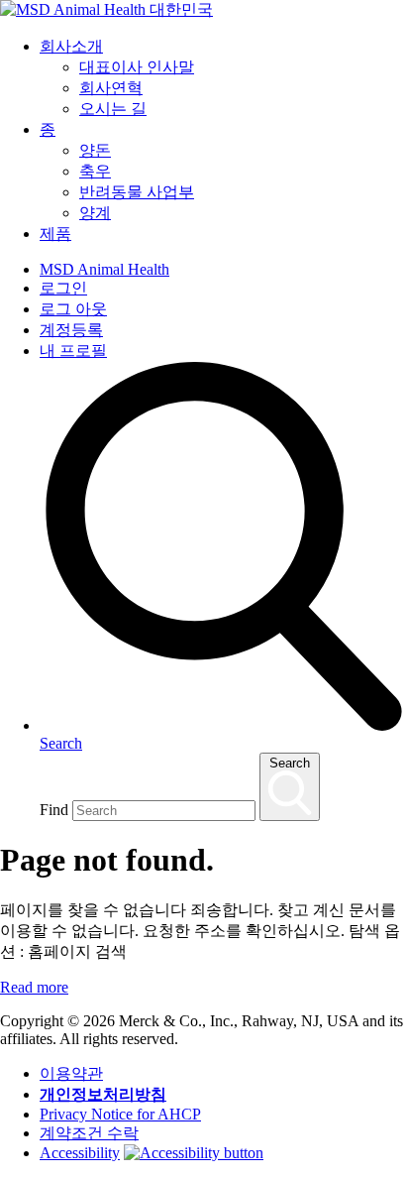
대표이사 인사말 (136, 67)
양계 (95, 212)
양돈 (95, 150)
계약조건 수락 (89, 1132)
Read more (34, 987)
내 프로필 (73, 350)
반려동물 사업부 (136, 191)
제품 (55, 233)
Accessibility (80, 1152)
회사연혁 (111, 87)
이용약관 (71, 1073)
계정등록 (71, 329)
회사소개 (71, 46)
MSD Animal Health (104, 269)
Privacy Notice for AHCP (120, 1114)
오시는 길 (113, 108)
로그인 (63, 288)
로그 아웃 (73, 308)
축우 (95, 171)
